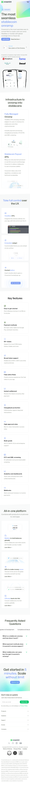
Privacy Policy (23, 706)
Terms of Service (7, 749)
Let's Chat (6, 39)
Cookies (25, 749)
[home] (6, 2)
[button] (28, 1)
